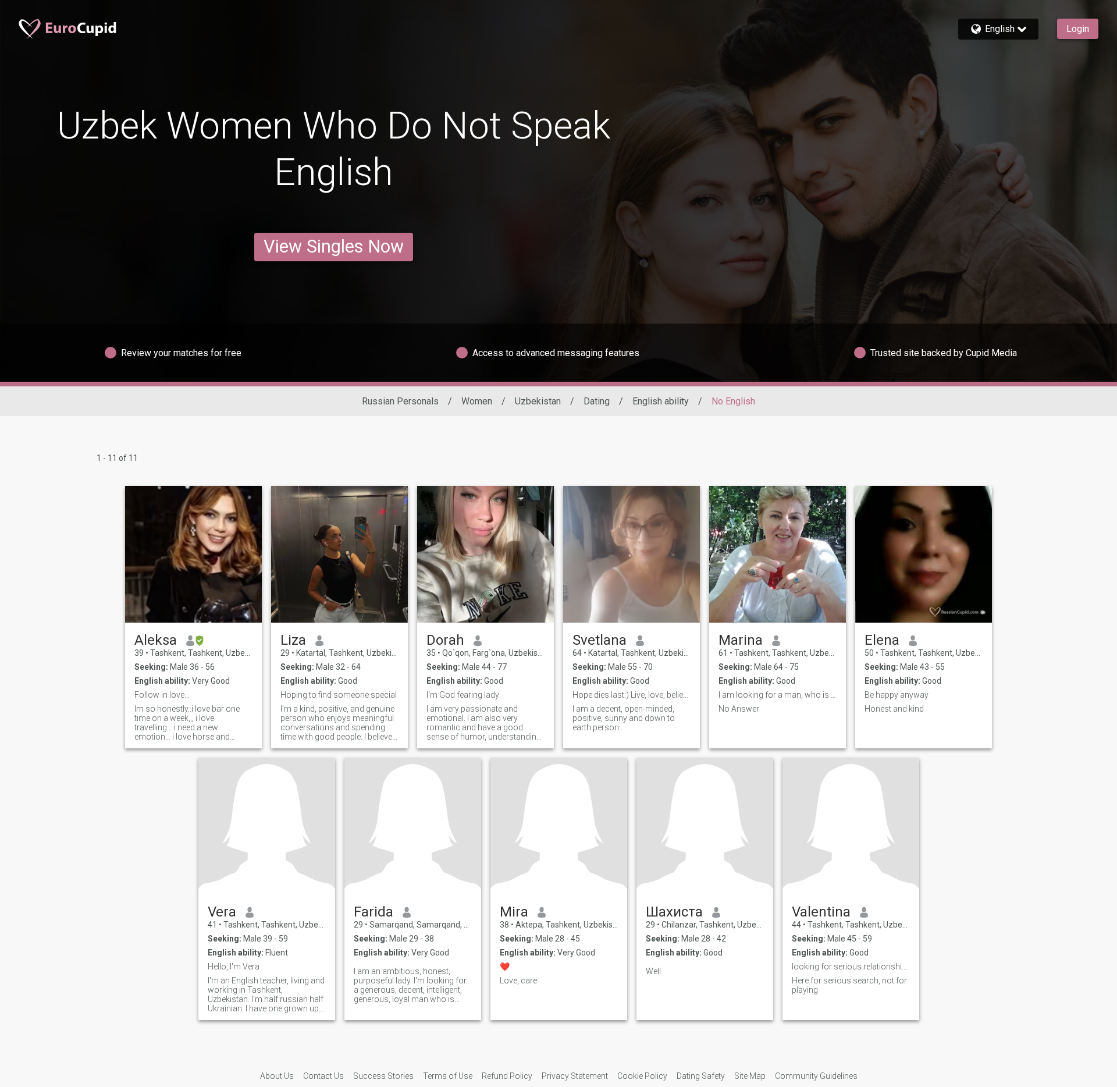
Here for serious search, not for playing (849, 985)
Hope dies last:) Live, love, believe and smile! (631, 694)
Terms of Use (447, 1076)
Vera (222, 912)
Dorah (445, 640)
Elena (882, 640)
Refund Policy (507, 1076)
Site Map (750, 1076)
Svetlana (599, 640)
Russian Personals (400, 401)
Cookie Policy (642, 1076)
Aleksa (155, 640)
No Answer (738, 708)
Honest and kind (894, 708)
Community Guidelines (816, 1076)
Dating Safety (701, 1076)
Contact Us (323, 1076)
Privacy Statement (575, 1076)
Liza (293, 640)
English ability (660, 401)
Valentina (821, 912)
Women (476, 401)
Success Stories (383, 1076)
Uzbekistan (538, 401)
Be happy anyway (897, 694)
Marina (740, 640)
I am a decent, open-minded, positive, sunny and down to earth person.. (623, 718)
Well (653, 971)
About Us (277, 1076)
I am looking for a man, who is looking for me (777, 694)
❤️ (505, 966)
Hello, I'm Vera (233, 966)
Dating (597, 401)
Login (1077, 28)
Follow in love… (162, 694)
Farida (373, 912)
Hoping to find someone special (338, 694)
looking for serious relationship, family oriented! (851, 966)
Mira (514, 912)
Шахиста (674, 912)
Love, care (518, 980)
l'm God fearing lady (462, 694)
